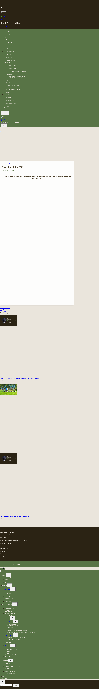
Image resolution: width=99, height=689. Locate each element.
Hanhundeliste (9, 635)
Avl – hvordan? (9, 621)
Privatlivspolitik (3, 556)
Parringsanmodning (11, 79)
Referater (10, 41)
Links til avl (9, 91)
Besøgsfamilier (9, 53)
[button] (38, 192)
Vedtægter (8, 45)
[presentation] (8, 325)
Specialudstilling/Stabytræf (7, 163)
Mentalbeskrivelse (10, 104)
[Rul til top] (1, 569)
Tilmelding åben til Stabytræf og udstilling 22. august (15, 516)
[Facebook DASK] (3, 116)
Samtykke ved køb (10, 60)
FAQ (7, 35)
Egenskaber (9, 31)
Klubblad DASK (9, 43)
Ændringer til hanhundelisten (16, 77)
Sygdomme (7, 645)
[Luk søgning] (2, 682)
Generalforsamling (11, 103)
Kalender (5, 26)
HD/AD (9, 86)
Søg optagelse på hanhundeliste (16, 76)
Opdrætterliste (10, 92)
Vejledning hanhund (13, 67)
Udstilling (8, 97)
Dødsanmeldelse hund (13, 85)
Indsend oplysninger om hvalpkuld (17, 71)
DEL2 (19, 564)
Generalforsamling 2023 (5, 307)
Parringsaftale (12, 68)
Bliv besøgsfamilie (10, 54)
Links (5, 107)
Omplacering (9, 57)
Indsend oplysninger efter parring (17, 69)
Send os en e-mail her (28, 545)
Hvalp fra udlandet (11, 59)
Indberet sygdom (12, 83)
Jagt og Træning (10, 101)
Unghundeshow (10, 100)
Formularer (7, 109)
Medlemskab (9, 42)
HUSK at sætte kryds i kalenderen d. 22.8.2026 (13, 447)
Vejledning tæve (12, 65)
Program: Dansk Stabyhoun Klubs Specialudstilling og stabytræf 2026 (19, 378)
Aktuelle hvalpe (10, 56)
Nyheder (6, 106)
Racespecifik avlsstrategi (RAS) (13, 89)
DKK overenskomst (10, 46)
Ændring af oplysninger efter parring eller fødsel (21, 72)
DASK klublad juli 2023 (5, 311)
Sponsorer (8, 49)
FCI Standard (9, 34)
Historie (8, 32)
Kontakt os (9, 48)
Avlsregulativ (9, 80)
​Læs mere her (28, 540)
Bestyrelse (7, 589)
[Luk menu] (0, 571)
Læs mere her (45, 534)
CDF (9, 88)
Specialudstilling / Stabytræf (13, 98)
